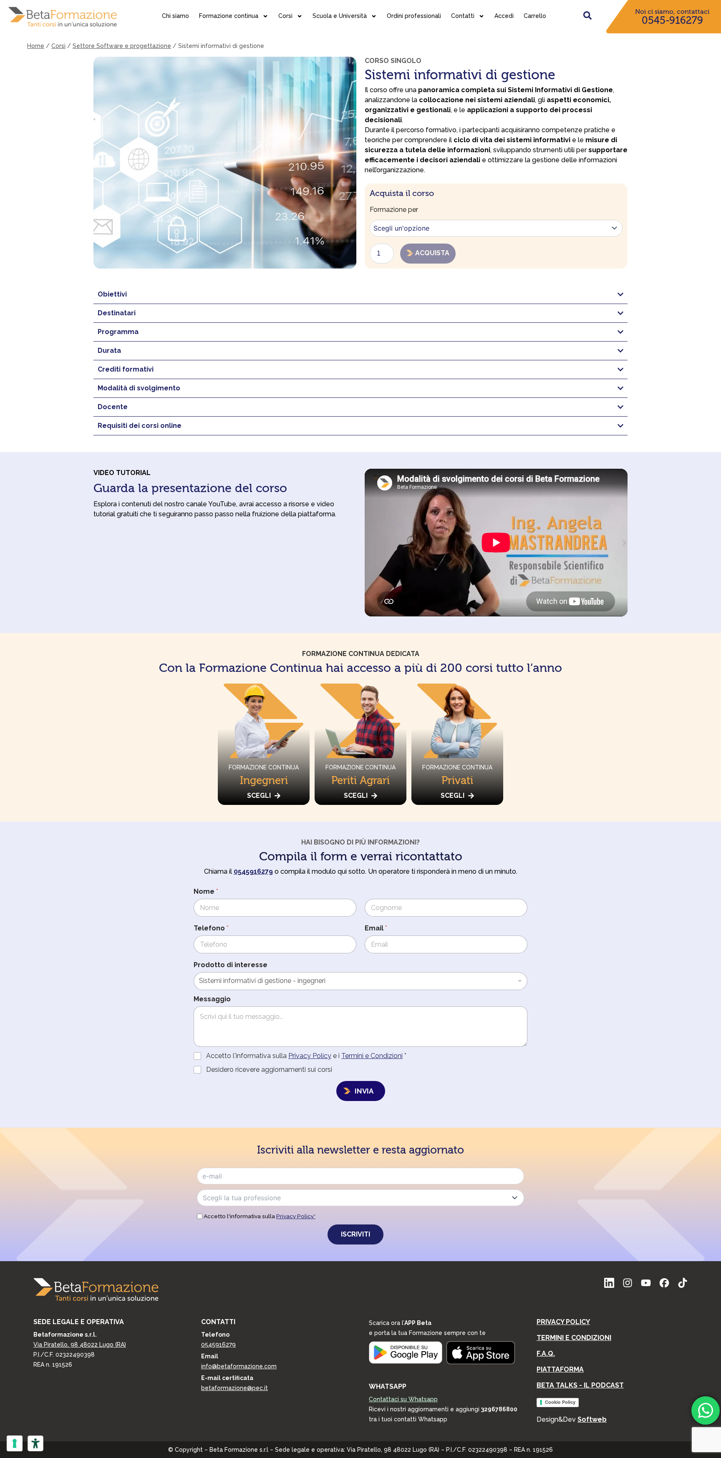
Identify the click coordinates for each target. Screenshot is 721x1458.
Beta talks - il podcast (580, 1385)
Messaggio (212, 999)
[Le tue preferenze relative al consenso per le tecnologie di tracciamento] (15, 1443)
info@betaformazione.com (239, 1366)
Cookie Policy (560, 1402)
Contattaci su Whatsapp (403, 1399)
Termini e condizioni (574, 1338)
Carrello (535, 16)
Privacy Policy (309, 1056)
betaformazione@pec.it (234, 1388)
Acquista (432, 253)
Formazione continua (228, 16)
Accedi (504, 16)
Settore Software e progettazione (122, 46)
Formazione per (394, 210)
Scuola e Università (340, 16)
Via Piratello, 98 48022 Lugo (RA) (79, 1344)
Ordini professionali (414, 16)
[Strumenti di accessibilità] (35, 1443)
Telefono (211, 928)
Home (35, 46)
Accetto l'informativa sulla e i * (306, 1056)
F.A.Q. (546, 1353)
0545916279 (218, 1344)
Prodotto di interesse (230, 965)
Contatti (462, 16)
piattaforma (560, 1369)
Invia (364, 1091)
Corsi (285, 16)
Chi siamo (175, 16)
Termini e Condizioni (372, 1056)
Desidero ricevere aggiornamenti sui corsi (269, 1069)
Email (376, 928)
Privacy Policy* (295, 1216)
